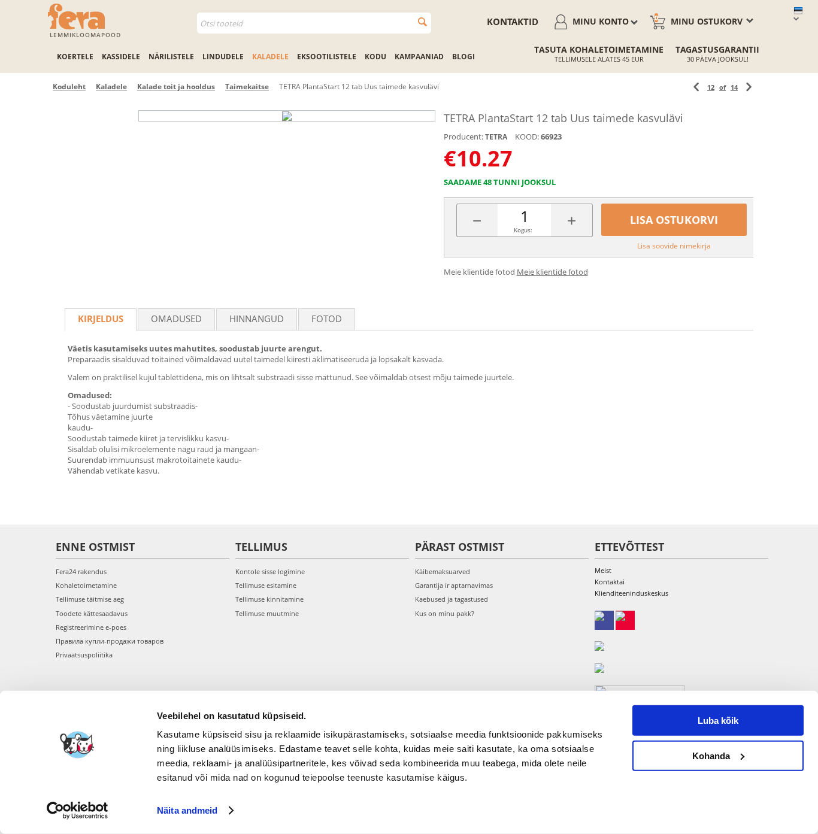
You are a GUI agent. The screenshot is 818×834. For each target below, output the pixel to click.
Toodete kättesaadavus (92, 613)
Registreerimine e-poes (91, 627)
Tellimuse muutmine (267, 613)
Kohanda (711, 755)
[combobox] (314, 23)
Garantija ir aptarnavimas (454, 585)
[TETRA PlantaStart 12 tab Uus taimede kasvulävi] (287, 116)
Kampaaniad (419, 56)
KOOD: (527, 136)
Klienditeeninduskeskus (631, 593)
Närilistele (171, 56)
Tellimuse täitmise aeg (90, 599)
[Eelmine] (696, 87)
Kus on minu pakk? (444, 613)
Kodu (375, 56)
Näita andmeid (187, 810)
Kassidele (121, 56)
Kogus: (523, 230)
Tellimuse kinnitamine (269, 599)
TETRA (496, 137)
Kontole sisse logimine (270, 571)
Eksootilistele (326, 56)
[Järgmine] (748, 87)
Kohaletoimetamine (86, 585)
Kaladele (270, 56)
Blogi (463, 56)
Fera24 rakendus (81, 571)
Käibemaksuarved (442, 571)
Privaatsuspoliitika (84, 654)
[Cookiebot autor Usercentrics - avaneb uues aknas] (77, 811)
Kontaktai (610, 581)
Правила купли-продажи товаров (109, 640)
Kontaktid (512, 22)
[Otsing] (422, 22)
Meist (603, 570)
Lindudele (223, 56)
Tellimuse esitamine (265, 585)
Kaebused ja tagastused (451, 599)
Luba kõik (718, 720)
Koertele (75, 56)
